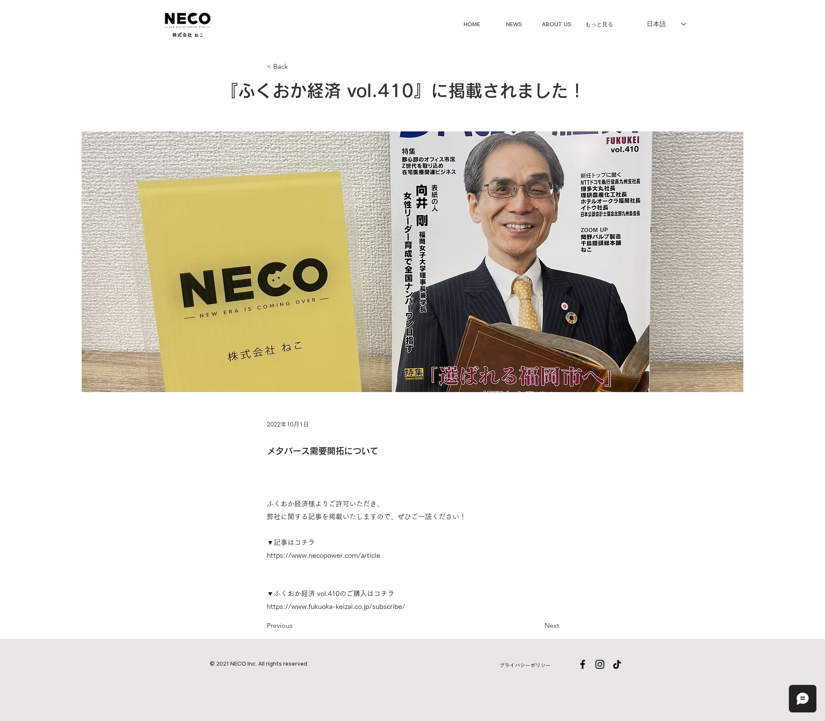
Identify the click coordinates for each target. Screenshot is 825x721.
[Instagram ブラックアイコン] (600, 664)
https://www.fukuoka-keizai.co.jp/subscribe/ (336, 606)
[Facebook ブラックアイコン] (583, 664)
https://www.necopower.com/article (323, 555)
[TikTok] (617, 664)
